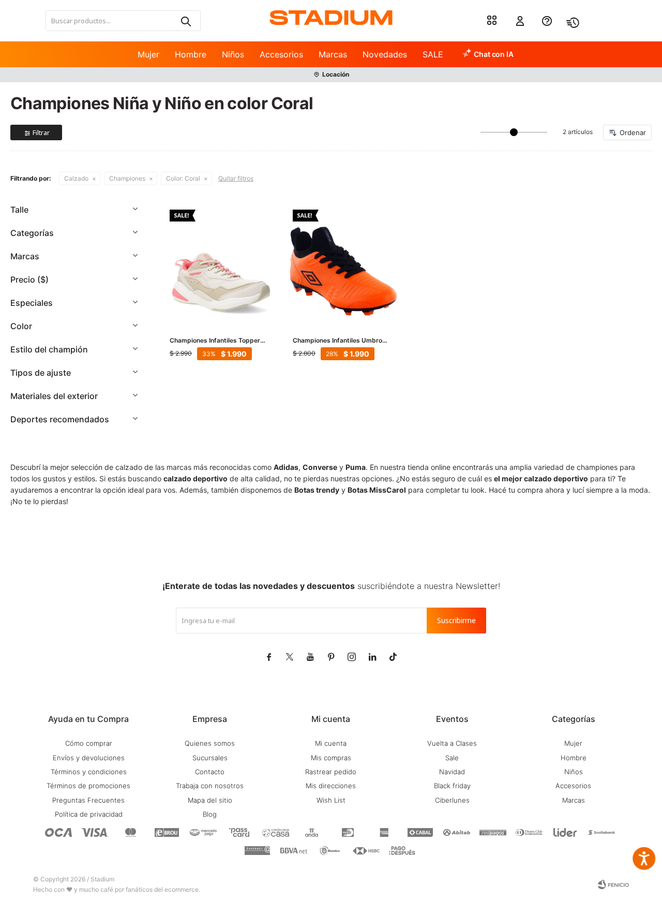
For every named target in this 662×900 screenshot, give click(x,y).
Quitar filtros (235, 178)
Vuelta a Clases (452, 743)
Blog (210, 814)
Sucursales (210, 758)
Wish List (331, 800)
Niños (233, 54)
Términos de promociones (88, 785)
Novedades (385, 54)
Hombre (190, 54)
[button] (185, 20)
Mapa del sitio (210, 800)
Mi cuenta (331, 743)
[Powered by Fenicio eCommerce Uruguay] (613, 884)
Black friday (452, 785)
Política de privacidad (89, 814)
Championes (127, 178)
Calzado (76, 178)
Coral (183, 178)
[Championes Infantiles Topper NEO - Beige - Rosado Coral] (220, 260)
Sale (452, 758)
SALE (433, 54)
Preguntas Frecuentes (88, 800)
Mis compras (331, 758)
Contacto (209, 772)
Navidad (452, 772)
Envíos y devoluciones (89, 758)
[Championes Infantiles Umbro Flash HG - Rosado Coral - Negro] (344, 260)
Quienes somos (210, 743)
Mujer (148, 54)
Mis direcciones (331, 785)
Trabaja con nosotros (210, 785)
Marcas (333, 54)
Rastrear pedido (330, 772)
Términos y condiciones (89, 772)
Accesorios (281, 54)
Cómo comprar (88, 743)
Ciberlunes (452, 800)
